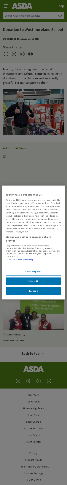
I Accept (33, 290)
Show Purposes (33, 271)
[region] (33, 243)
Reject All (33, 281)
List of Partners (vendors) (19, 259)
